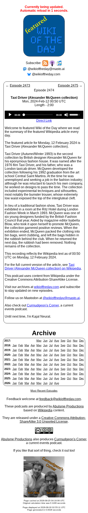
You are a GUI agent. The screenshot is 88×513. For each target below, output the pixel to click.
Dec (81, 340)
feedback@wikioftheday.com (60, 399)
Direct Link (44, 120)
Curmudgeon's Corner (43, 305)
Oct (69, 340)
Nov (75, 340)
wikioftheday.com (46, 287)
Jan (14, 345)
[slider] (75, 114)
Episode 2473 (20, 85)
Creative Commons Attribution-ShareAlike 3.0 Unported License (53, 419)
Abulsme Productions (68, 406)
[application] (44, 115)
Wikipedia (45, 410)
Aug (56, 340)
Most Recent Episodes (44, 390)
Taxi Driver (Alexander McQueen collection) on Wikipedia (43, 266)
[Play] (10, 115)
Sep (63, 340)
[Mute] (66, 115)
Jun (45, 340)
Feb (20, 345)
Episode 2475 (68, 85)
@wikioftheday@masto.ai (46, 69)
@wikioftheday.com (46, 74)
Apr (33, 345)
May (39, 340)
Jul (51, 340)
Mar (27, 345)
